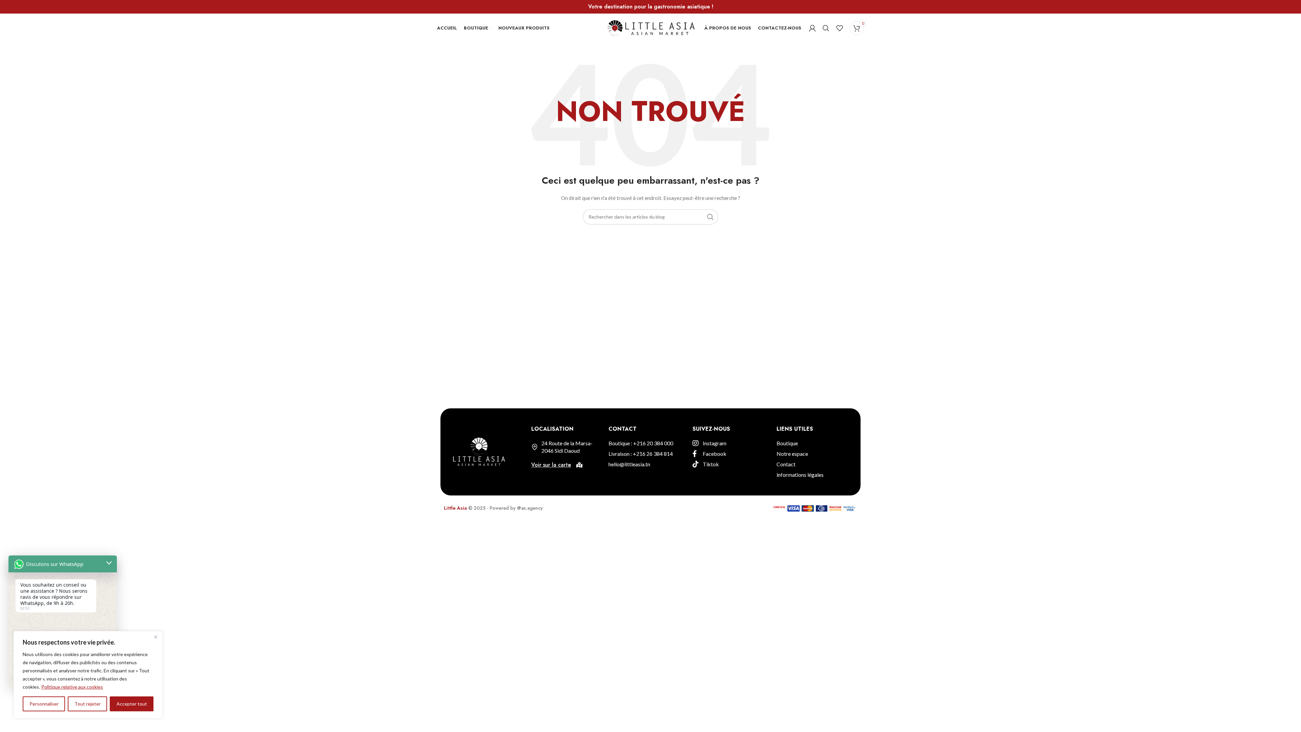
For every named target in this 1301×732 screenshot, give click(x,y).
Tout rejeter (88, 704)
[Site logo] (651, 27)
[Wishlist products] (839, 28)
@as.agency (530, 508)
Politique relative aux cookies (72, 687)
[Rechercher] (826, 28)
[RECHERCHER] (710, 217)
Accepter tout (132, 704)
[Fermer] (155, 637)
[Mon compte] (812, 28)
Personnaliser (44, 704)
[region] (88, 674)
